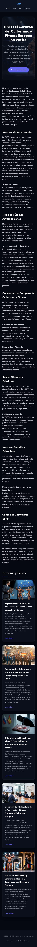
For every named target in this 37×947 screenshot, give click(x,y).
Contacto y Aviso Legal (23, 941)
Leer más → (9, 638)
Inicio (8, 8)
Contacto (27, 8)
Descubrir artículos (18, 70)
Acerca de (17, 8)
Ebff (18, 3)
